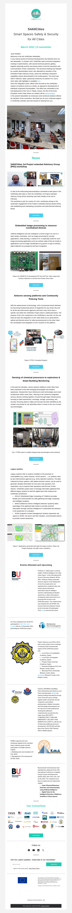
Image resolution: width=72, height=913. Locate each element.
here (38, 81)
